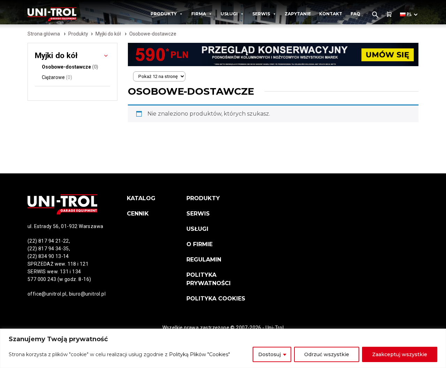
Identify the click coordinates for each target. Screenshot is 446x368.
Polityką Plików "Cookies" (199, 354)
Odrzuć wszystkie (326, 354)
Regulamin (203, 259)
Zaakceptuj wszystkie (399, 354)
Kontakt (330, 13)
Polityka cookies (215, 298)
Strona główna (44, 34)
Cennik (138, 213)
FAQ (355, 13)
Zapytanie (298, 13)
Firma (198, 13)
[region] (223, 348)
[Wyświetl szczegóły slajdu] (273, 54)
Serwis (261, 13)
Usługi (229, 13)
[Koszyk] (389, 14)
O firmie (199, 244)
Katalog (141, 198)
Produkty (164, 13)
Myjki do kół (108, 34)
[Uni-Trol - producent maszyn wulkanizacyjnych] (60, 14)
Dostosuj (269, 354)
